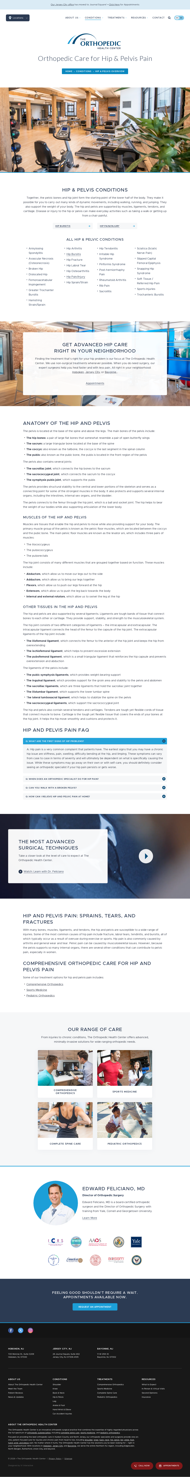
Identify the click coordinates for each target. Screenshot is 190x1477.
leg (121, 1440)
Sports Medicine (36, 990)
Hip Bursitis (73, 254)
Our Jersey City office (62, 5)
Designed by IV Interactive (20, 1466)
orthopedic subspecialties (39, 1433)
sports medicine (87, 1433)
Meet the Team (15, 1389)
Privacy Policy (55, 1459)
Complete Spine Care (107, 1393)
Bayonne (110, 372)
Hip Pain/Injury (75, 277)
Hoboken (78, 372)
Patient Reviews (15, 1393)
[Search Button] (169, 18)
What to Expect (149, 1385)
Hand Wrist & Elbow (62, 1410)
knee (96, 1440)
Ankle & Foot (59, 1405)
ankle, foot (129, 1440)
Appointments (95, 383)
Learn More (89, 1218)
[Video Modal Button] (146, 856)
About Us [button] (71, 18)
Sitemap (68, 1459)
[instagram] (30, 1330)
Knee (55, 1389)
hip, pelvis (114, 1440)
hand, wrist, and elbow (18, 1443)
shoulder (89, 1440)
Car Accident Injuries (62, 1414)
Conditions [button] (93, 18)
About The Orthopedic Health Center (25, 1385)
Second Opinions (149, 1393)
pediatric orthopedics (110, 1433)
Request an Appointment (95, 1307)
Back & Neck (58, 1393)
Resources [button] (138, 18)
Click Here (114, 5)
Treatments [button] (116, 18)
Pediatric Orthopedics (40, 995)
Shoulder (57, 1385)
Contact (158, 18)
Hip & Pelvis (58, 1397)
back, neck (104, 1440)
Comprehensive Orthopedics (44, 984)
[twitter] (20, 1330)
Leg (54, 1401)
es (181, 18)
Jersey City (92, 372)
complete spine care (70, 1433)
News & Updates (16, 1397)
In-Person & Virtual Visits (153, 1389)
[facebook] (11, 1330)
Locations (18, 18)
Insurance (146, 1397)
